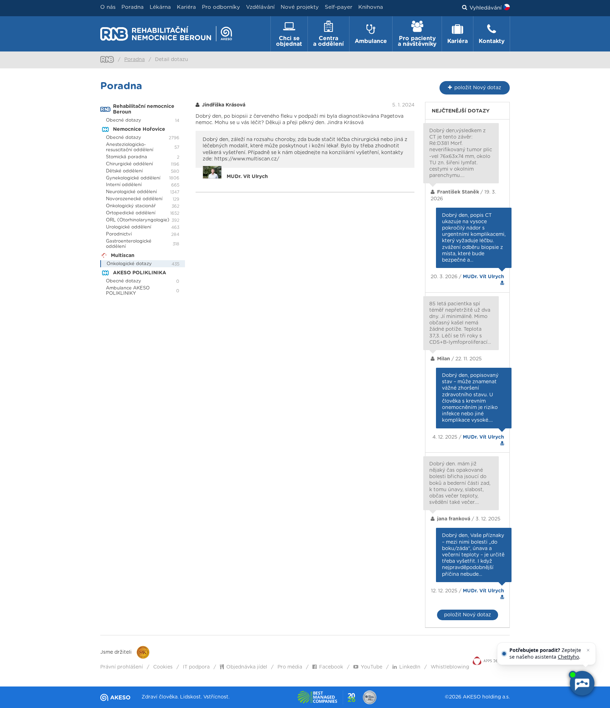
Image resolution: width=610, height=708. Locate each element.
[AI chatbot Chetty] (582, 683)
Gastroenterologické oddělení (128, 244)
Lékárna (160, 7)
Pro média (289, 667)
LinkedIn (409, 667)
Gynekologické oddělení (133, 178)
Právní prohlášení (121, 667)
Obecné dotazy (123, 120)
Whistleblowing (450, 667)
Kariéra (186, 7)
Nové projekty (300, 7)
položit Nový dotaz (467, 614)
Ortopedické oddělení (130, 213)
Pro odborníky (221, 7)
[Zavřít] (588, 650)
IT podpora (196, 667)
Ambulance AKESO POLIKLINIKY (128, 291)
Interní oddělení (124, 185)
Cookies (163, 667)
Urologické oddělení (128, 227)
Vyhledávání (486, 8)
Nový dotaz (477, 87)
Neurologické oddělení (131, 192)
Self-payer (338, 7)
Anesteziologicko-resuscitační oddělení (129, 147)
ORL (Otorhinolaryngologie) (137, 220)
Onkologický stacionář (131, 206)
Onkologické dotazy (129, 264)
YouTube (371, 667)
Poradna (132, 7)
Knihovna (370, 7)
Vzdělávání (260, 7)
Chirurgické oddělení (129, 164)
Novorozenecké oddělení (134, 199)
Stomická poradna (126, 157)
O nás (107, 7)
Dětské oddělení (124, 171)
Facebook (331, 667)
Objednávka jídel (246, 667)
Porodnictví (119, 234)
